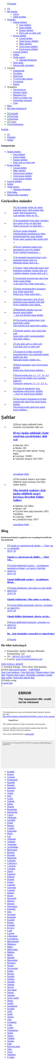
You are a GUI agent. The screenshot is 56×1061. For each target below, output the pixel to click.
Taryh (16, 14)
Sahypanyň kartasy (18, 669)
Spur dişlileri (25, 25)
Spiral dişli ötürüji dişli (23, 677)
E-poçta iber (7, 683)
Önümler (11, 19)
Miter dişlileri (25, 44)
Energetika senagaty (22, 100)
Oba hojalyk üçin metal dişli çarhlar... (30, 325)
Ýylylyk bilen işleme (23, 79)
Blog (9, 105)
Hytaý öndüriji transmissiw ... (27, 252)
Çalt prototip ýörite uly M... (26, 215)
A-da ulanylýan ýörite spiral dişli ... (29, 283)
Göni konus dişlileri (28, 46)
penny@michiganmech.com (29, 659)
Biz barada (12, 11)
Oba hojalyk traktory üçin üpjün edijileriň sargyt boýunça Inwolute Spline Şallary (29, 495)
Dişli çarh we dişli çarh (30, 33)
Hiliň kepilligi (19, 17)
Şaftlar (16, 54)
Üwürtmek (18, 81)
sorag (15, 474)
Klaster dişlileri (26, 30)
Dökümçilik (18, 70)
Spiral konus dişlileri (28, 41)
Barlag (16, 84)
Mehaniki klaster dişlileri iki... (27, 359)
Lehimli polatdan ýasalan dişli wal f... (30, 273)
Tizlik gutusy (19, 57)
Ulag (15, 103)
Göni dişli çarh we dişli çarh (26, 346)
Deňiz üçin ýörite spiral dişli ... (27, 294)
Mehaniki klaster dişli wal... (26, 262)
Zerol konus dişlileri (28, 49)
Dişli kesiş (18, 76)
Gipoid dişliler (26, 38)
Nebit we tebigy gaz (22, 97)
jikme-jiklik (23, 474)
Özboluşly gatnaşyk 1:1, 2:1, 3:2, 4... (30, 383)
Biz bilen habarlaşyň (16, 108)
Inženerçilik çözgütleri (23, 65)
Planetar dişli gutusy (15, 675)
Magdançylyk (19, 95)
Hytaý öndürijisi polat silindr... (27, 304)
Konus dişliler (19, 35)
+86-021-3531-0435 (21, 656)
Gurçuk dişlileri (20, 52)
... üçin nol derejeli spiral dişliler (28, 315)
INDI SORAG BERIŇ (12, 664)
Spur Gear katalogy (10, 672)
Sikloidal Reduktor (28, 60)
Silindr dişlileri (20, 22)
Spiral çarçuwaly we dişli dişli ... (28, 226)
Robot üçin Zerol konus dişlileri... (29, 370)
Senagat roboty (20, 92)
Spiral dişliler (25, 27)
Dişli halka (18, 62)
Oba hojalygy (19, 89)
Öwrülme (17, 73)
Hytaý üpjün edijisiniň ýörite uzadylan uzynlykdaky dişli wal (31, 436)
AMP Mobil (34, 669)
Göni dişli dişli (27, 672)
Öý (8, 8)
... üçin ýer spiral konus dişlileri (28, 394)
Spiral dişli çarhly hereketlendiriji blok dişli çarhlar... (28, 337)
